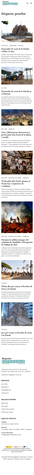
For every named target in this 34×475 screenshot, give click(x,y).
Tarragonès (12, 45)
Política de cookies (7, 412)
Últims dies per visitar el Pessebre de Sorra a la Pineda (16, 287)
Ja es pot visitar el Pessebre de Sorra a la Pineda (16, 334)
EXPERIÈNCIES (6, 390)
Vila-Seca (20, 45)
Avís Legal (4, 406)
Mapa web (4, 403)
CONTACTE (5, 393)
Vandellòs (11, 129)
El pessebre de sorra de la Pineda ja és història (16, 92)
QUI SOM (4, 384)
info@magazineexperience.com (11, 434)
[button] (31, 3)
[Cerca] (27, 3)
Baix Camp (4, 129)
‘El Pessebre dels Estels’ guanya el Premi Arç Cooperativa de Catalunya (15, 183)
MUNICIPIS (5, 387)
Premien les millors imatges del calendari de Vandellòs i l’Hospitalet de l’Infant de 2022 (17, 242)
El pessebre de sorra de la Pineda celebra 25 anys (15, 50)
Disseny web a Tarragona (23, 459)
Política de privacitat (7, 409)
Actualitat (4, 45)
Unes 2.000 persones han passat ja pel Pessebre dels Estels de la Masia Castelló (16, 135)
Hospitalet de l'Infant (14, 177)
